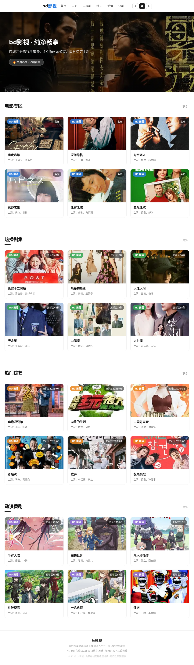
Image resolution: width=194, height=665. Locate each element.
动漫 (110, 6)
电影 (74, 6)
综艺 (99, 6)
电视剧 (87, 6)
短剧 (121, 6)
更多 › (185, 106)
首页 (63, 6)
